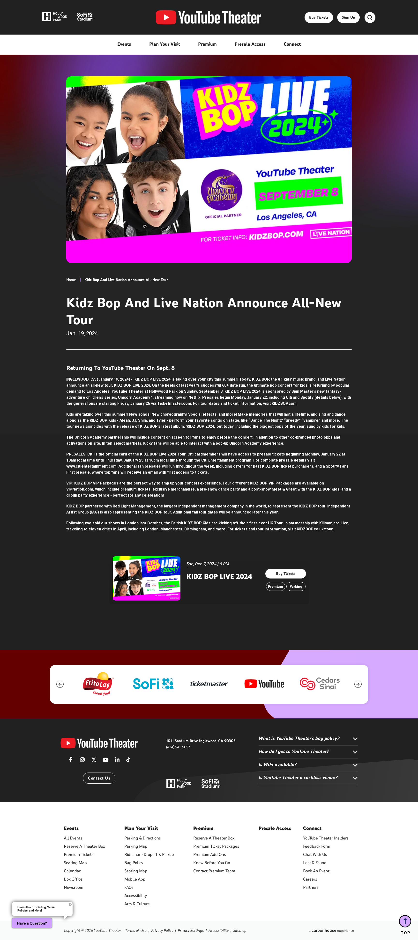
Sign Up (348, 17)
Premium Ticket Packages (216, 846)
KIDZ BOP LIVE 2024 (132, 385)
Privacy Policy (162, 930)
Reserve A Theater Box (84, 846)
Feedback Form (316, 846)
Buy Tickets (318, 17)
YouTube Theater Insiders (326, 838)
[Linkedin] (117, 761)
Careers (310, 879)
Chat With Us (315, 854)
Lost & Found (315, 862)
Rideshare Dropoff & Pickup (149, 854)
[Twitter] (94, 761)
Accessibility (135, 895)
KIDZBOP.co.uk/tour (314, 529)
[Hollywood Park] (178, 784)
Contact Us (99, 778)
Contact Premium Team (214, 871)
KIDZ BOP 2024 (200, 426)
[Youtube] (105, 761)
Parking (296, 586)
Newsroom (73, 887)
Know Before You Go (211, 862)
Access (275, 828)
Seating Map (75, 862)
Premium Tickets (79, 854)
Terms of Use (136, 930)
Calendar (72, 871)
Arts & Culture (137, 903)
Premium (275, 586)
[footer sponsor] (98, 683)
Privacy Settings (191, 930)
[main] (209, 325)
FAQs (129, 887)
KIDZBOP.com (284, 403)
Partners (311, 887)
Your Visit (141, 828)
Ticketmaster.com (174, 403)
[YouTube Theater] (208, 17)
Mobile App (134, 879)
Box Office (73, 879)
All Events (73, 838)
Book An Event (316, 871)
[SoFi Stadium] (211, 783)
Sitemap (239, 930)
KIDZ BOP (260, 379)
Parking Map (135, 846)
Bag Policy (133, 862)
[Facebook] (71, 761)
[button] (60, 684)
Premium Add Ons (209, 854)
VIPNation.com (79, 489)
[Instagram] (82, 761)
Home (71, 279)
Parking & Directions (142, 838)
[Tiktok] (128, 758)
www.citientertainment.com (91, 466)
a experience (331, 930)
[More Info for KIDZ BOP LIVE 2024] (146, 578)
